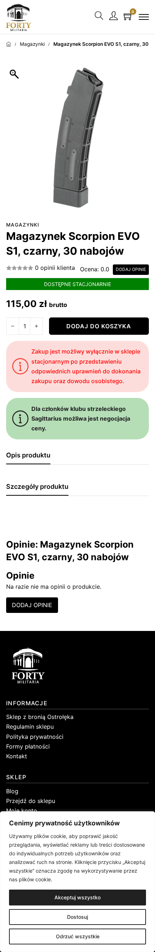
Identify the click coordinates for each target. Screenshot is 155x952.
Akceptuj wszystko (77, 897)
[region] (77, 881)
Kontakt (16, 756)
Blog (12, 791)
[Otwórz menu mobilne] (144, 17)
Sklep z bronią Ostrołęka (40, 716)
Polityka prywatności (34, 736)
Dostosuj (77, 917)
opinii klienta (55, 268)
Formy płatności (28, 746)
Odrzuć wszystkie (77, 936)
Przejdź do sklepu (30, 800)
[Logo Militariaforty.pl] (18, 17)
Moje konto (21, 810)
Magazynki (32, 44)
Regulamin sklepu (30, 726)
